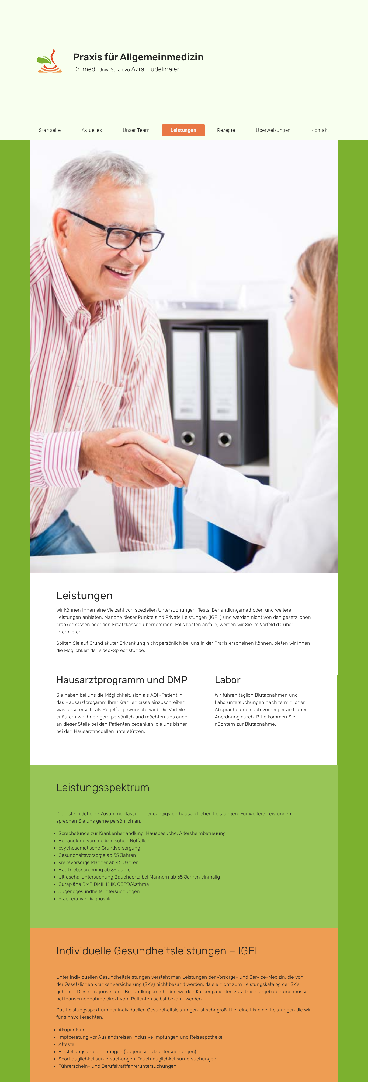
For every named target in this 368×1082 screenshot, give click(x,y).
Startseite (50, 130)
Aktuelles (92, 130)
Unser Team (136, 130)
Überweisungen (273, 130)
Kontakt (320, 130)
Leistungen (183, 130)
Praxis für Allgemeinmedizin (138, 57)
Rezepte (226, 130)
